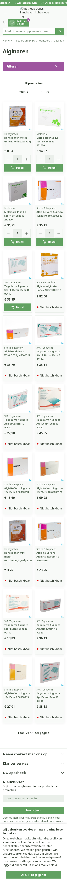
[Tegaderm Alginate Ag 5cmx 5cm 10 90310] (17, 398)
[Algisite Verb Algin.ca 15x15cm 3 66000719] (17, 672)
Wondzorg (44, 40)
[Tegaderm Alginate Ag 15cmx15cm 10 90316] (49, 672)
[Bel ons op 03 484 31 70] (4, 22)
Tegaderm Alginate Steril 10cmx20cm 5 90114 (48, 355)
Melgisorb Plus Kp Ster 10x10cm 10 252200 (15, 215)
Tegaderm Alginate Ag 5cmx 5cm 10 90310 (16, 423)
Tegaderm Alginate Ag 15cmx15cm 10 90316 (48, 697)
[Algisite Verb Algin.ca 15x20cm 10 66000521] (49, 466)
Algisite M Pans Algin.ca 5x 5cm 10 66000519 (47, 556)
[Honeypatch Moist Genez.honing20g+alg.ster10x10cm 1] (17, 116)
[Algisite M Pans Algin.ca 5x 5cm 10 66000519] (49, 531)
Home (6, 40)
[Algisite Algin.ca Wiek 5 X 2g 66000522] (17, 330)
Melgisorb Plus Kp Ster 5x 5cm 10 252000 (47, 141)
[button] (33, 66)
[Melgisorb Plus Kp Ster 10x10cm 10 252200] (17, 190)
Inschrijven (33, 810)
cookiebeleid (49, 865)
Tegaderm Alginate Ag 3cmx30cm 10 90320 (48, 628)
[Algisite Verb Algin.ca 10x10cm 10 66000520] (49, 190)
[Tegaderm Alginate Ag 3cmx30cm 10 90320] (49, 603)
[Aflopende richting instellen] (48, 91)
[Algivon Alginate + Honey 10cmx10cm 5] (49, 264)
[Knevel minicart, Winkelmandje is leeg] (12, 23)
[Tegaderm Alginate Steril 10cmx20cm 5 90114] (49, 330)
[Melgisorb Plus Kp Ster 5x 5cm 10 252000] (49, 116)
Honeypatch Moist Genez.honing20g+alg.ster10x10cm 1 (25, 141)
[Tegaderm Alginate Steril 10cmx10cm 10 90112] (17, 264)
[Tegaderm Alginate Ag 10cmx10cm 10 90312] (49, 398)
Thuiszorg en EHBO (24, 40)
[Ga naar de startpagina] (37, 12)
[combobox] (29, 31)
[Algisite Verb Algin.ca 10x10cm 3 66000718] (17, 466)
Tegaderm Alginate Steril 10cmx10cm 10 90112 (16, 290)
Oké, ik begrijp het (33, 875)
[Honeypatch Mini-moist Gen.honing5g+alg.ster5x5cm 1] (17, 531)
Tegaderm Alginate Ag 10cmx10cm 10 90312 (48, 423)
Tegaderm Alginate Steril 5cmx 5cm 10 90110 (16, 628)
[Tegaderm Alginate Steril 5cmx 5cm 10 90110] (17, 603)
